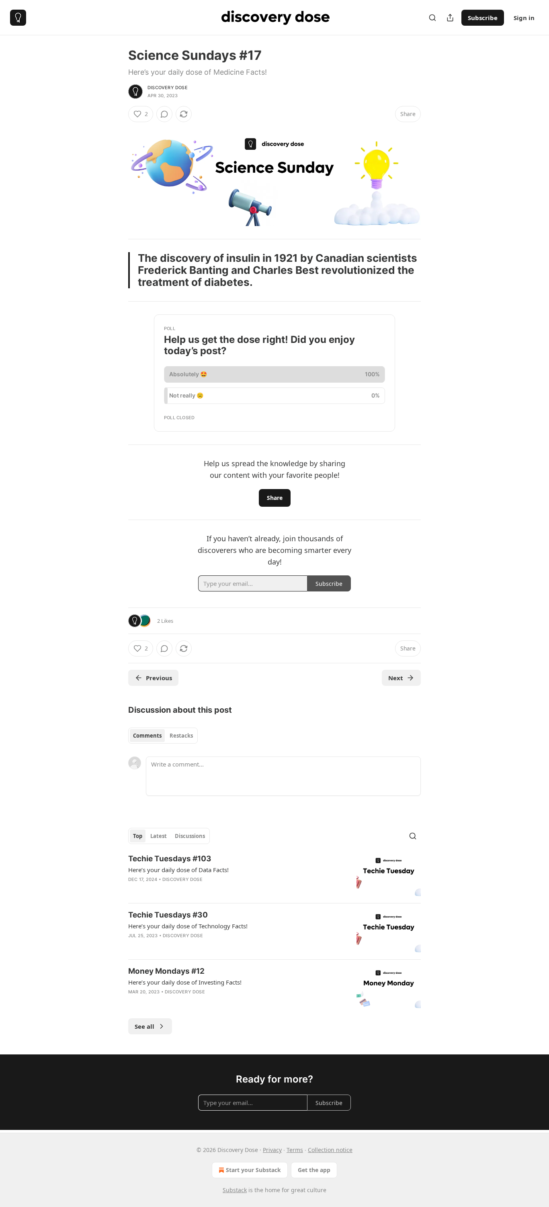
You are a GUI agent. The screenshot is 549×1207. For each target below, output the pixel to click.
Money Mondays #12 (166, 971)
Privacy (272, 1150)
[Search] (432, 18)
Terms (295, 1150)
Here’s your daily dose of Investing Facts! (185, 982)
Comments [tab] (147, 735)
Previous (159, 678)
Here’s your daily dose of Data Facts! (178, 870)
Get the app (314, 1170)
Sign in (524, 18)
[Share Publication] (450, 18)
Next (395, 678)
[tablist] (163, 736)
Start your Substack (253, 1170)
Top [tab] (137, 836)
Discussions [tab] (190, 836)
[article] (274, 875)
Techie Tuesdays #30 (168, 915)
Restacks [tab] (181, 735)
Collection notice (330, 1150)
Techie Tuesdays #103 (169, 858)
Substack (235, 1190)
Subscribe (483, 18)
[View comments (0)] (164, 114)
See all (144, 1026)
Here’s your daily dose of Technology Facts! (188, 926)
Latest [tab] (158, 836)
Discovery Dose (167, 87)
